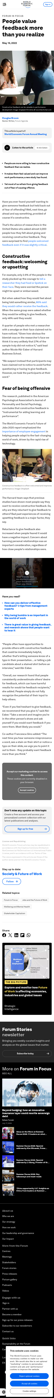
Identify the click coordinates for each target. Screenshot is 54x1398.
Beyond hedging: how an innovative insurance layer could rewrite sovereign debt (26, 1113)
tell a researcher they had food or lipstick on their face (24, 282)
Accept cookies (27, 790)
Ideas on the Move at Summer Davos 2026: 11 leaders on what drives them (30, 1134)
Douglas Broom (10, 118)
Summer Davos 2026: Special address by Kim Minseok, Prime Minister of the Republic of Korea (31, 1148)
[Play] (7, 147)
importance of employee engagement (23, 431)
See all (7, 1073)
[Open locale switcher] (3, 1392)
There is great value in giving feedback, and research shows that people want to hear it (27, 627)
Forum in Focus (12, 16)
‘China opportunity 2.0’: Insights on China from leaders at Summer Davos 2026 (32, 1190)
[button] (27, 573)
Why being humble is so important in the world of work (26, 617)
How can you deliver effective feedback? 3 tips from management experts (25, 605)
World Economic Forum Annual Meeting (25, 134)
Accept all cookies (29, 1383)
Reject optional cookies (29, 1376)
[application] (27, 573)
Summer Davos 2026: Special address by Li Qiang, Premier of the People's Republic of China (32, 1162)
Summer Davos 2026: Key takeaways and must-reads (28, 1175)
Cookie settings (29, 1391)
